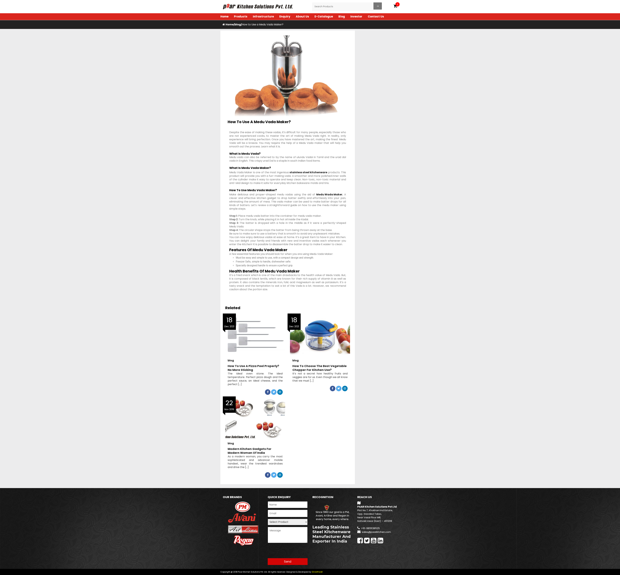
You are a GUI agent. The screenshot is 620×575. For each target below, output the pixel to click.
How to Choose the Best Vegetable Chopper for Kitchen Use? (319, 368)
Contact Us (376, 16)
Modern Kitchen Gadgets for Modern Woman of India (249, 451)
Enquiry (284, 16)
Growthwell (317, 571)
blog (238, 24)
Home (224, 16)
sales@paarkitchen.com (376, 532)
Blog (341, 16)
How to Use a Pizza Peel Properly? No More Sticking (253, 368)
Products (240, 16)
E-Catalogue (324, 16)
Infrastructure (263, 16)
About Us (302, 16)
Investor (356, 16)
